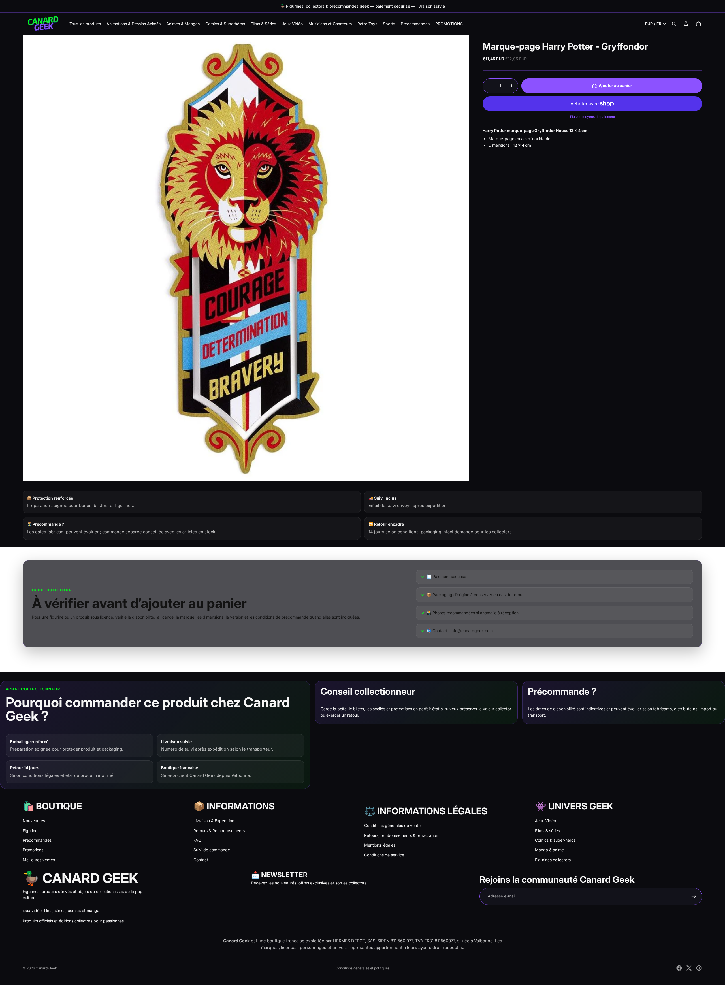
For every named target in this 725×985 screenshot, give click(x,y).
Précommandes (37, 840)
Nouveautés (34, 820)
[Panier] (698, 24)
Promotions (33, 849)
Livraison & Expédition (213, 820)
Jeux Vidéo (545, 820)
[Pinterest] (699, 968)
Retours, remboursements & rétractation (401, 835)
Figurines (31, 830)
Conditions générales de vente (392, 825)
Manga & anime (549, 849)
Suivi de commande (211, 849)
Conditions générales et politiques (362, 968)
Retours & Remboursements (219, 830)
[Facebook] (679, 968)
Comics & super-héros (555, 840)
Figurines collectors (553, 859)
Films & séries (547, 830)
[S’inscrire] (694, 896)
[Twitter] (689, 968)
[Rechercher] (674, 24)
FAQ (197, 840)
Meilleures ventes (39, 859)
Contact (200, 859)
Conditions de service (384, 854)
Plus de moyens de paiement (592, 117)
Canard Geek (46, 968)
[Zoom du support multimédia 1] (246, 258)
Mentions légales (379, 845)
